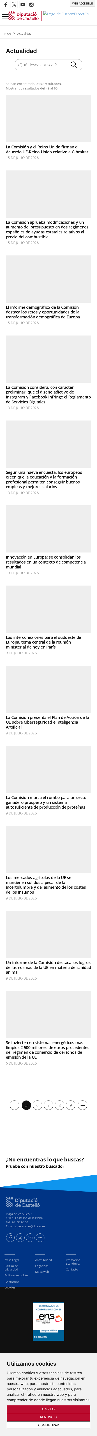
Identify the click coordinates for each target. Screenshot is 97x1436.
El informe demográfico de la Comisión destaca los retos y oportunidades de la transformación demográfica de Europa (43, 312)
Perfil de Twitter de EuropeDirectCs (14, 4)
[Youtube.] (30, 1237)
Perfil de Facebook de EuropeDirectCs (5, 4)
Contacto (72, 1269)
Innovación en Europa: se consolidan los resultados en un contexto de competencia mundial (46, 561)
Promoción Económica (73, 1262)
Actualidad (24, 33)
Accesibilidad (43, 1260)
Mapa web (42, 1272)
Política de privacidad (11, 1267)
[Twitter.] (20, 1237)
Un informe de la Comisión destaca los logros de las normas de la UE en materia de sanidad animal (48, 967)
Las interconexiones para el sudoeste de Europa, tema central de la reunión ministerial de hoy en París (43, 642)
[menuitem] (14, 1105)
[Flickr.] (40, 1237)
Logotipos (41, 1266)
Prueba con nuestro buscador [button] (35, 1166)
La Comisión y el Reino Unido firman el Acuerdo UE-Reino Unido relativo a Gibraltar (47, 149)
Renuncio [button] (48, 1417)
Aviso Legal (12, 1260)
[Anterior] (14, 1105)
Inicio (7, 33)
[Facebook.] (10, 1237)
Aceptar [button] (49, 1409)
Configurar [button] (48, 1425)
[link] (48, 16)
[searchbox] (48, 64)
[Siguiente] (82, 1105)
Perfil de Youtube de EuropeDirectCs (22, 4)
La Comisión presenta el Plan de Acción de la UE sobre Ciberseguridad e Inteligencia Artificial (47, 722)
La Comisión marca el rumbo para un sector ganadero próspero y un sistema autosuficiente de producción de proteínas (47, 802)
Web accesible (82, 3)
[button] (75, 65)
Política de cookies (16, 1275)
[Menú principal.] (4, 14)
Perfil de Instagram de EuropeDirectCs (31, 4)
